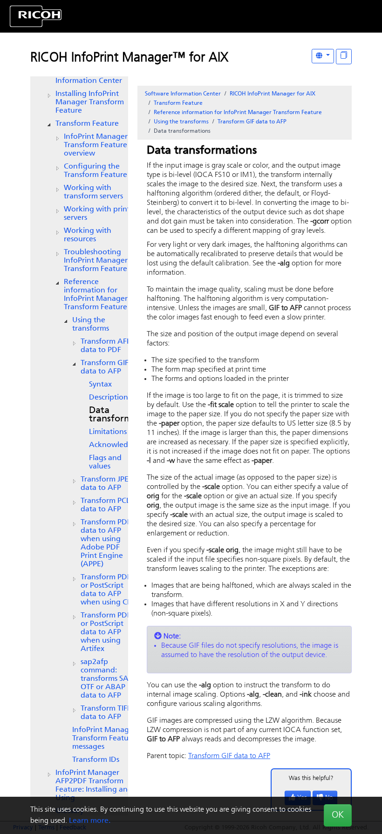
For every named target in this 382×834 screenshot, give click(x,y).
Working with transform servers (93, 192)
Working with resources (87, 235)
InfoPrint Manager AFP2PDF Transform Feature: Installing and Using (93, 785)
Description (108, 397)
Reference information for (96, 294)
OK (338, 815)
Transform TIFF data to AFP (106, 713)
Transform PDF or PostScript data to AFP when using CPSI (109, 590)
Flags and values (105, 462)
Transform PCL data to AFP (105, 505)
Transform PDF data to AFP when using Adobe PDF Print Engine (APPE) (106, 543)
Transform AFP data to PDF (106, 346)
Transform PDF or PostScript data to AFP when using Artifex (106, 632)
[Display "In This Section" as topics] (344, 56)
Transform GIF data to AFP (105, 367)
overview (96, 145)
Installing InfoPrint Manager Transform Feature (89, 102)
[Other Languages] (323, 56)
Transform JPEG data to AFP (107, 484)
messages (104, 738)
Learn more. (89, 821)
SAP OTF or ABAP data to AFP (107, 678)
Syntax (100, 384)
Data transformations (124, 415)
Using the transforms (90, 324)
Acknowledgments (121, 445)
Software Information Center (183, 94)
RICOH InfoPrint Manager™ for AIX (129, 58)
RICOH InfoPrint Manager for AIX (272, 94)
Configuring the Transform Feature (95, 171)
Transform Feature (87, 124)
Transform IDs (95, 760)
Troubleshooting (96, 261)
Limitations (108, 432)
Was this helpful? (311, 778)
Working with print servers (97, 214)
